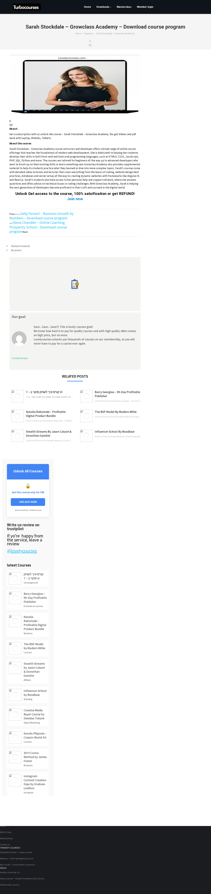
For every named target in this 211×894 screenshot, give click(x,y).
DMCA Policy (5, 832)
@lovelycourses (22, 551)
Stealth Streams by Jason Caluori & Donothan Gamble (49, 433)
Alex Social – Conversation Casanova (17, 864)
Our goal (18, 316)
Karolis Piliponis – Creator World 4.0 (35, 735)
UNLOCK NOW (28, 502)
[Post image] (17, 396)
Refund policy (6, 838)
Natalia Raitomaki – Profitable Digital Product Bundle (46, 414)
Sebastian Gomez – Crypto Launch (16, 852)
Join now (75, 199)
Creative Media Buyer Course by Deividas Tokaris (34, 714)
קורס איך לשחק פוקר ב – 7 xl (44, 392)
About (3, 826)
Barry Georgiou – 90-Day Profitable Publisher (117, 394)
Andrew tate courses (9, 884)
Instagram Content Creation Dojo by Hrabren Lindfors (35, 782)
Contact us (5, 844)
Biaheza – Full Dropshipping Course (16, 858)
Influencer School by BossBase (114, 431)
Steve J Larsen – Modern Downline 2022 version (22, 878)
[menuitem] (87, 7)
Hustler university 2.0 (10, 872)
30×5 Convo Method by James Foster (35, 757)
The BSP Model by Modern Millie (116, 412)
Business (16, 250)
